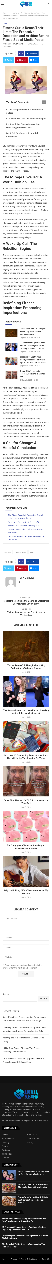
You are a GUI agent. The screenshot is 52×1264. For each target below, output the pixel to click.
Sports (5, 1146)
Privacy (30, 1142)
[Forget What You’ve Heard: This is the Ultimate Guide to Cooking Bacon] (9, 1201)
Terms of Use (33, 1138)
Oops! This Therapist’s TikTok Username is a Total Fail (32, 374)
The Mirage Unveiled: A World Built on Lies (24, 111)
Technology (7, 1154)
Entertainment (8, 1138)
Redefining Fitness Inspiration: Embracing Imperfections (23, 126)
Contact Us (32, 1135)
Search (6, 994)
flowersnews (17, 43)
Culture (5, 1135)
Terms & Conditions (29, 1259)
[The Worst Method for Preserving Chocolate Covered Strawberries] (9, 1188)
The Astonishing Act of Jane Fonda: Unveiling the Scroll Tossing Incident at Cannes (32, 345)
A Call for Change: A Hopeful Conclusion (22, 135)
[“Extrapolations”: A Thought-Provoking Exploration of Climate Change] (11, 333)
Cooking (5, 1142)
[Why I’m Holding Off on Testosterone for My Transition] (26, 871)
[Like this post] (22, 53)
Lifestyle (5, 1158)
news (32, 552)
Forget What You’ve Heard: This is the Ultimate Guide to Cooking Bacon (33, 1200)
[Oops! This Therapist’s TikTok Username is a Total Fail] (11, 375)
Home (5, 13)
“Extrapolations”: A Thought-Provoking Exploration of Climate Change (33, 331)
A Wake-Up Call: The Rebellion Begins (27, 118)
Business (6, 1150)
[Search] (49, 4)
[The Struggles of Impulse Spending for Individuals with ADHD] (26, 826)
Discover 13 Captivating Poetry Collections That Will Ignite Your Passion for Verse (33, 360)
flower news (20, 552)
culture (16, 13)
